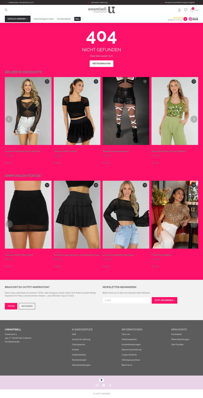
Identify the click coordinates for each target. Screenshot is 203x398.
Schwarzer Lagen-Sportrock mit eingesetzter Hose (76, 255)
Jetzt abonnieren (164, 300)
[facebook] (103, 385)
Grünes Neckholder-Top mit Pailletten (168, 151)
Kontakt (75, 350)
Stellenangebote (129, 339)
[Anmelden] (179, 10)
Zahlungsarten (78, 344)
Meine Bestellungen (180, 339)
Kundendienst (64, 19)
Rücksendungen (79, 360)
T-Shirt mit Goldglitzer (161, 255)
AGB (74, 334)
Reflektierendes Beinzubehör (116, 151)
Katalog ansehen (17, 19)
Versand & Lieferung (81, 339)
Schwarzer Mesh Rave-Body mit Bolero (22, 151)
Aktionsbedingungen (81, 365)
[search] (6, 10)
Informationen (132, 329)
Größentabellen (79, 355)
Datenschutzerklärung (132, 350)
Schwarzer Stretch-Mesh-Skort (19, 255)
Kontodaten (176, 334)
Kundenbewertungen (131, 344)
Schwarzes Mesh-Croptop (65, 151)
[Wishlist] (185, 10)
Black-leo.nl (127, 365)
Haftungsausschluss (131, 360)
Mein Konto (179, 329)
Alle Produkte (177, 344)
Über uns (126, 334)
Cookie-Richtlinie (129, 355)
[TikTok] (110, 385)
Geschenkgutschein (44, 19)
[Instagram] (97, 385)
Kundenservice (82, 329)
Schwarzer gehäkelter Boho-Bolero (118, 255)
